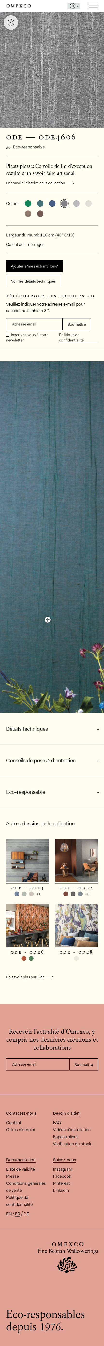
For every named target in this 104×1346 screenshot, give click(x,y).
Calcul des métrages (25, 244)
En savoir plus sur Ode (25, 977)
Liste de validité (20, 1169)
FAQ (57, 1123)
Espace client (65, 1137)
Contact (13, 1123)
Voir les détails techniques (33, 281)
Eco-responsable (29, 147)
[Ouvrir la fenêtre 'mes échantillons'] (73, 6)
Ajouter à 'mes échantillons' (34, 266)
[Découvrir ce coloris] (48, 620)
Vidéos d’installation (72, 1130)
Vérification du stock (72, 1144)
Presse (12, 1176)
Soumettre (76, 324)
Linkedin (61, 1190)
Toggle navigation (93, 5)
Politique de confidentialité (71, 337)
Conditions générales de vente (26, 1186)
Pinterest (61, 1183)
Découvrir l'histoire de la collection (35, 183)
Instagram (62, 1169)
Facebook (62, 1176)
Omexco (19, 5)
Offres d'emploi (20, 1130)
